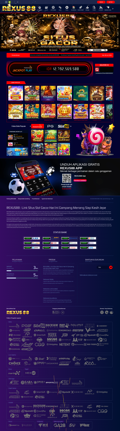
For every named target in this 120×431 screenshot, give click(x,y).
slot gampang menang (40, 224)
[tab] (37, 126)
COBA (38, 134)
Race (60, 10)
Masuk (101, 2)
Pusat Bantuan (35, 199)
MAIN (16, 93)
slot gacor (14, 218)
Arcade (87, 10)
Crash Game (81, 10)
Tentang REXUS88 (11, 199)
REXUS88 (9, 211)
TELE (99, 267)
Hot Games (39, 10)
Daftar (110, 2)
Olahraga (73, 10)
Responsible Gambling (24, 199)
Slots (46, 10)
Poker (94, 10)
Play (29, 70)
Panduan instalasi (80, 180)
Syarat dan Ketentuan (47, 199)
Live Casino (53, 10)
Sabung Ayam (107, 10)
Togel (66, 10)
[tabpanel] (60, 32)
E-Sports (101, 10)
